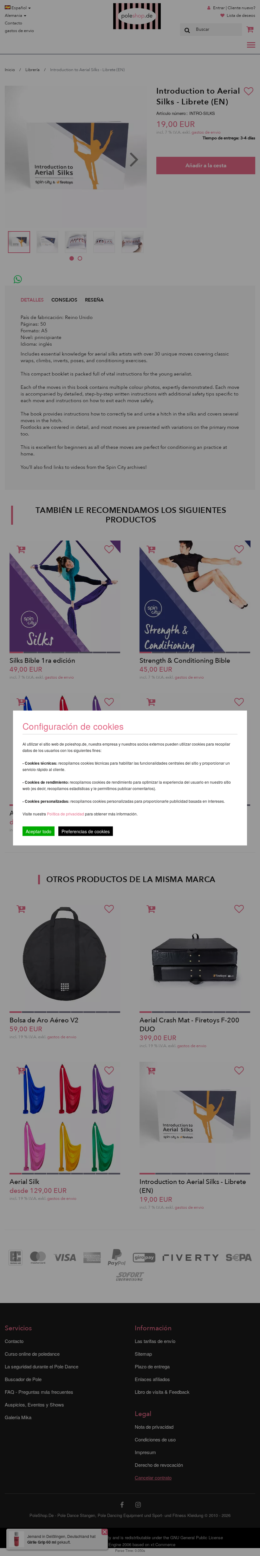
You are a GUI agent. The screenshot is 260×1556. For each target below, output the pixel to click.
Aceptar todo (38, 831)
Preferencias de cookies (86, 831)
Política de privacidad (66, 813)
